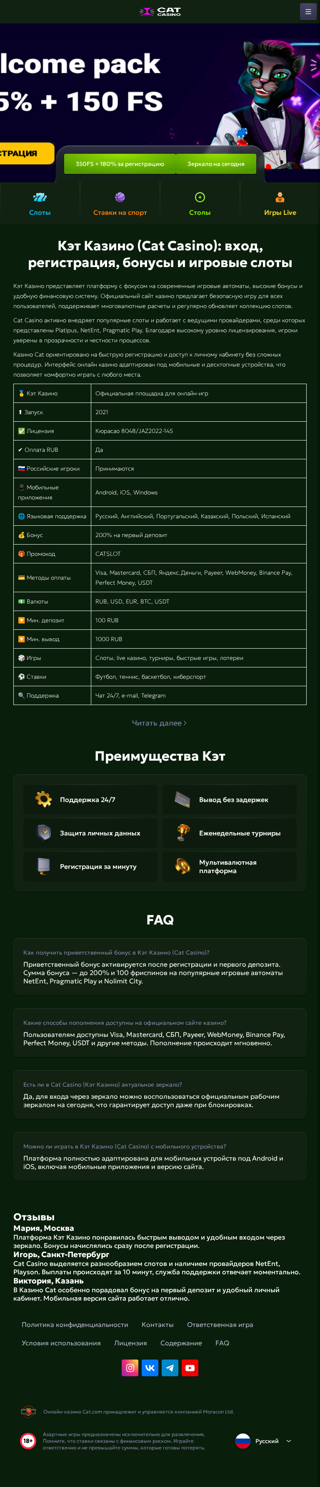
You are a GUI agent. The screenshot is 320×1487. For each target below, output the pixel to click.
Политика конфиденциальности (75, 1324)
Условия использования (61, 1343)
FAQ (222, 1343)
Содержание (181, 1343)
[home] (160, 12)
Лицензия (130, 1343)
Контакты (158, 1324)
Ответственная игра (220, 1324)
